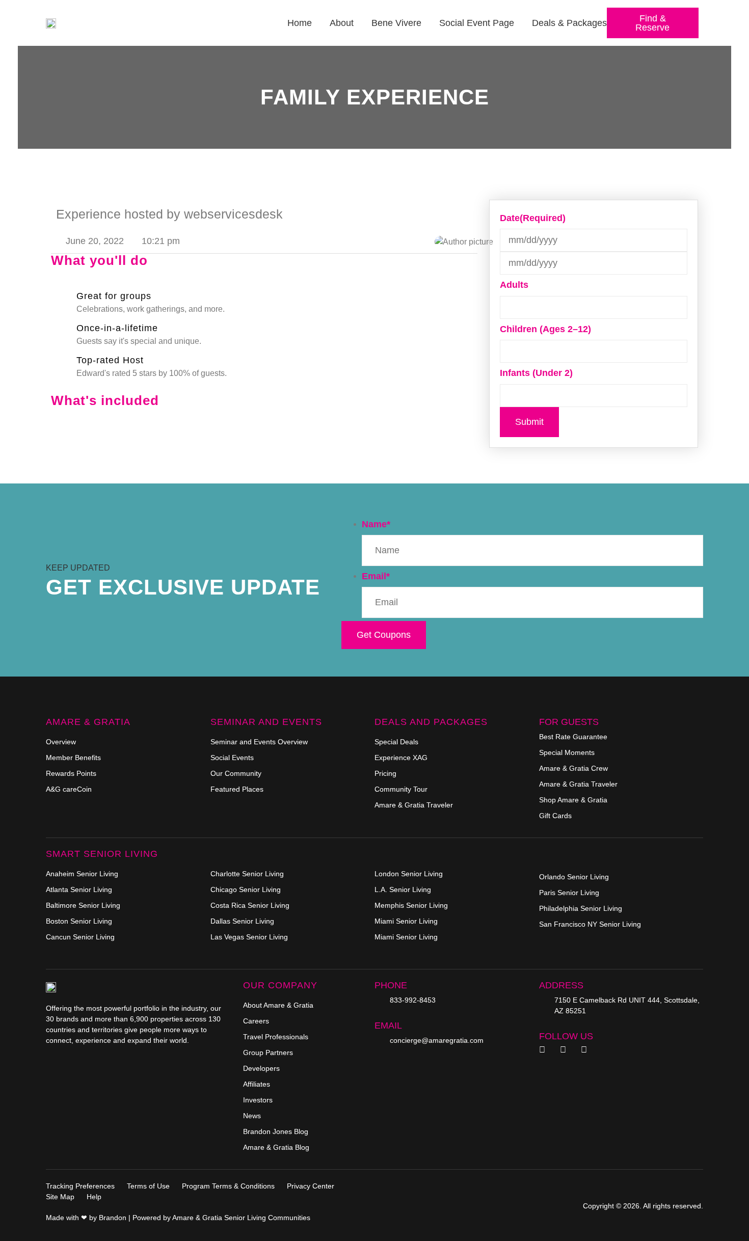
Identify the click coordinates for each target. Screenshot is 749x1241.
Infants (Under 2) (536, 373)
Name (376, 524)
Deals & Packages (569, 23)
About (342, 23)
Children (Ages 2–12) (545, 329)
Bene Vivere (396, 23)
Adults (514, 285)
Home (299, 23)
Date (533, 218)
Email (376, 576)
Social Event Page (476, 23)
